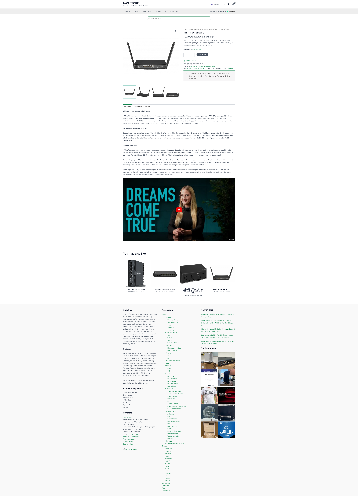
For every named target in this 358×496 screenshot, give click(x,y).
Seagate (168, 473)
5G (168, 356)
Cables (169, 429)
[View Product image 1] (129, 92)
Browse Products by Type (175, 443)
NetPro (168, 481)
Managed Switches (174, 348)
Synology (169, 451)
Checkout (157, 11)
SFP (168, 424)
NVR (169, 401)
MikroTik (191, 29)
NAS (167, 363)
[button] (219, 4)
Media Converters (173, 421)
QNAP (168, 461)
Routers (189, 68)
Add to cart (202, 55)
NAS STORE (131, 3)
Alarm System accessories (176, 406)
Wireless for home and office (204, 29)
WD (167, 476)
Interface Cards (172, 434)
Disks (167, 366)
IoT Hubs (170, 376)
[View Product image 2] (143, 92)
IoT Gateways (172, 379)
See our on (218, 11)
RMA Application (129, 439)
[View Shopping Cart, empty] (233, 4)
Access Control (172, 404)
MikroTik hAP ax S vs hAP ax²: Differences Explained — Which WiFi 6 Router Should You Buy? (217, 323)
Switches (169, 345)
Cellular (168, 353)
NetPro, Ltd (127, 417)
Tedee (168, 478)
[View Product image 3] (158, 92)
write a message (134, 434)
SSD (168, 371)
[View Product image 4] (172, 92)
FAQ (165, 11)
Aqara (168, 463)
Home (185, 29)
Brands (135, 11)
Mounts (170, 438)
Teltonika (169, 459)
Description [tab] (127, 106)
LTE (168, 358)
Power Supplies (172, 419)
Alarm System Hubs (174, 391)
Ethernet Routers (173, 320)
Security (168, 389)
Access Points (170, 332)
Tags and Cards (173, 436)
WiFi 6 (195, 68)
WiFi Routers (201, 68)
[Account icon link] (229, 4)
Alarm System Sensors (175, 394)
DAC (169, 416)
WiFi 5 (171, 330)
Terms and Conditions (131, 437)
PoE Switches (172, 350)
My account (147, 11)
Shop (126, 11)
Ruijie (167, 471)
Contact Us (173, 11)
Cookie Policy (128, 444)
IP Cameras (171, 399)
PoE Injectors (172, 426)
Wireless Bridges (173, 343)
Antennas (170, 414)
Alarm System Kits (173, 396)
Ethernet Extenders (174, 431)
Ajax (167, 456)
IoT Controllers (172, 384)
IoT (167, 373)
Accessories (170, 411)
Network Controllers (173, 361)
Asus (167, 466)
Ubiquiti (168, 454)
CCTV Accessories (174, 409)
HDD (169, 368)
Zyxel (167, 468)
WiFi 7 (171, 325)
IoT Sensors (171, 381)
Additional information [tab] (142, 106)
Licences (169, 441)
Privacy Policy (128, 441)
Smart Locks (171, 386)
